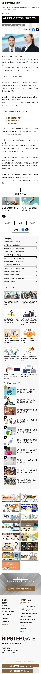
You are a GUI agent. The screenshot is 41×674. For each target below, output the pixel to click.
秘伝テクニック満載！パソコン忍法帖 (14, 278)
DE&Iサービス (6, 614)
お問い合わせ (6, 609)
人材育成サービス (25, 600)
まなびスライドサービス (27, 620)
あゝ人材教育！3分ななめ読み (12, 245)
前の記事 (8, 223)
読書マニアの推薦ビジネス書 (11, 275)
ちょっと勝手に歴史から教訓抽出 (12, 255)
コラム (22, 625)
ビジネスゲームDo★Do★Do (28, 606)
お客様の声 (23, 628)
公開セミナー (6, 622)
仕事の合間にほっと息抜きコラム (12, 271)
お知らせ (5, 603)
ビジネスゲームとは (26, 616)
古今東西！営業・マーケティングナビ (14, 251)
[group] (11, 205)
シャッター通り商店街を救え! (29, 613)
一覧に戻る (20, 223)
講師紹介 (5, 624)
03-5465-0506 (13, 643)
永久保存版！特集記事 (10, 281)
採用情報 (5, 606)
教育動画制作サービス (27, 622)
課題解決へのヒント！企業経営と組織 (14, 248)
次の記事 (33, 223)
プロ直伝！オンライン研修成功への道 (14, 268)
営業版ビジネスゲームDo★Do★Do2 (27, 610)
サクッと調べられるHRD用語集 (12, 265)
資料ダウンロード (25, 631)
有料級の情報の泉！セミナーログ (12, 242)
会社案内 (5, 600)
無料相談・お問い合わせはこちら (20, 588)
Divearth (5, 618)
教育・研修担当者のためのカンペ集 (13, 261)
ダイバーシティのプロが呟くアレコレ (14, 258)
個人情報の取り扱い (8, 612)
